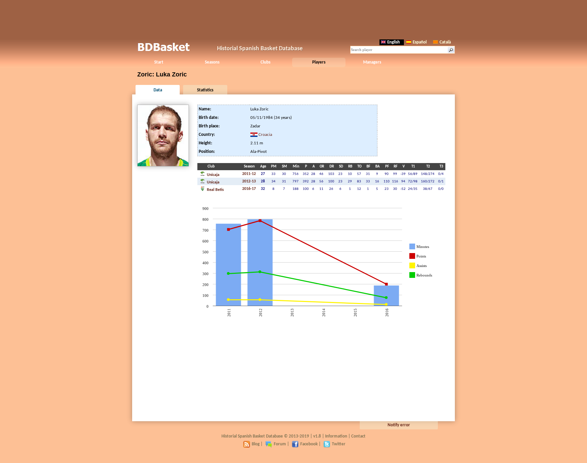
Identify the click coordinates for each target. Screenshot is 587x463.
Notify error (399, 425)
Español (420, 42)
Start (158, 62)
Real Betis (215, 190)
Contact (358, 436)
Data (158, 90)
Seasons (212, 62)
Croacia (265, 134)
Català (445, 42)
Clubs (265, 62)
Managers (372, 62)
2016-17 (249, 189)
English (393, 42)
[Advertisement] (293, 18)
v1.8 (317, 436)
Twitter (338, 444)
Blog (256, 444)
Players (318, 62)
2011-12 (249, 174)
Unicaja (212, 175)
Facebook (309, 444)
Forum (280, 444)
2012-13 (249, 181)
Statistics (205, 90)
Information (336, 436)
